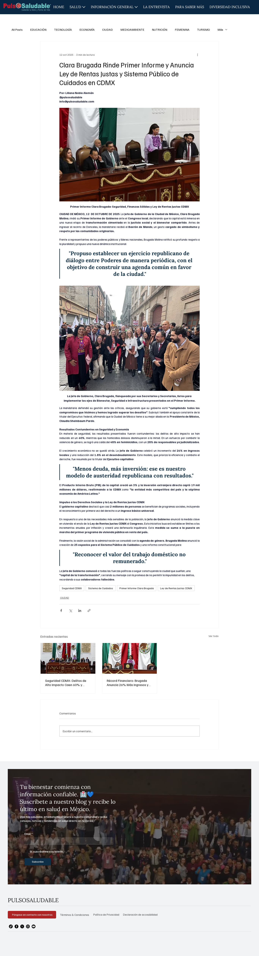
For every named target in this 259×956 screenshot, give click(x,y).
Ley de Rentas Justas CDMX (176, 588)
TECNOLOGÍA (63, 29)
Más (220, 29)
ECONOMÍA (87, 29)
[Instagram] (28, 926)
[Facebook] (16, 926)
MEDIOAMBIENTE (132, 29)
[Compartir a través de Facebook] (61, 610)
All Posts (17, 29)
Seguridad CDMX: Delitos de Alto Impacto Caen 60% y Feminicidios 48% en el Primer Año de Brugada (67, 682)
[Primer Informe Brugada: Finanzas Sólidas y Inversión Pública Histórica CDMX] (129, 658)
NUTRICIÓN (159, 29)
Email (28, 834)
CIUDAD (107, 29)
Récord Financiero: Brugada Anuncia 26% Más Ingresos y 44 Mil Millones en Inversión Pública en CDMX (127, 682)
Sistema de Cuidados (100, 588)
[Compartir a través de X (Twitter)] (70, 610)
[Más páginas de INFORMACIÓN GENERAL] (136, 7)
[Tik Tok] (11, 926)
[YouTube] (33, 926)
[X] (22, 926)
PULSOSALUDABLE (33, 900)
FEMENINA (182, 29)
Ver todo (214, 636)
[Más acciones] (197, 54)
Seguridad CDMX (72, 588)
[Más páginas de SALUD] (83, 7)
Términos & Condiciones (74, 914)
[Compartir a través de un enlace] (89, 610)
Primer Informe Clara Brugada (136, 588)
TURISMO (203, 29)
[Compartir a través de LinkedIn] (80, 610)
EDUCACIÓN (38, 29)
